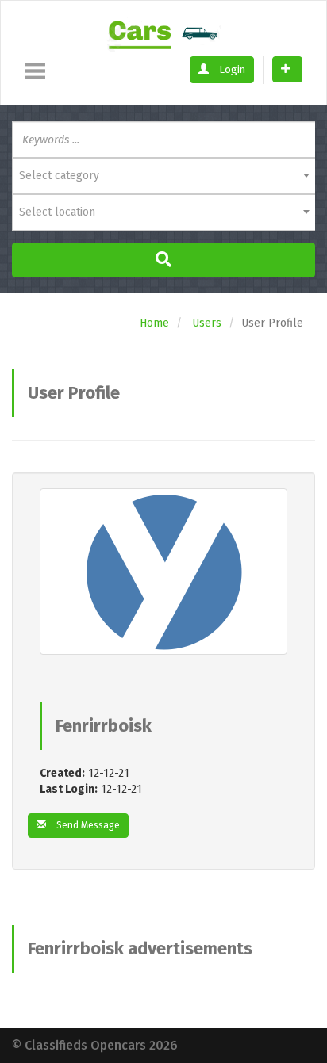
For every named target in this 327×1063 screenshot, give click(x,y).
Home (154, 323)
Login (231, 69)
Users (206, 323)
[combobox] (163, 176)
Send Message (87, 825)
